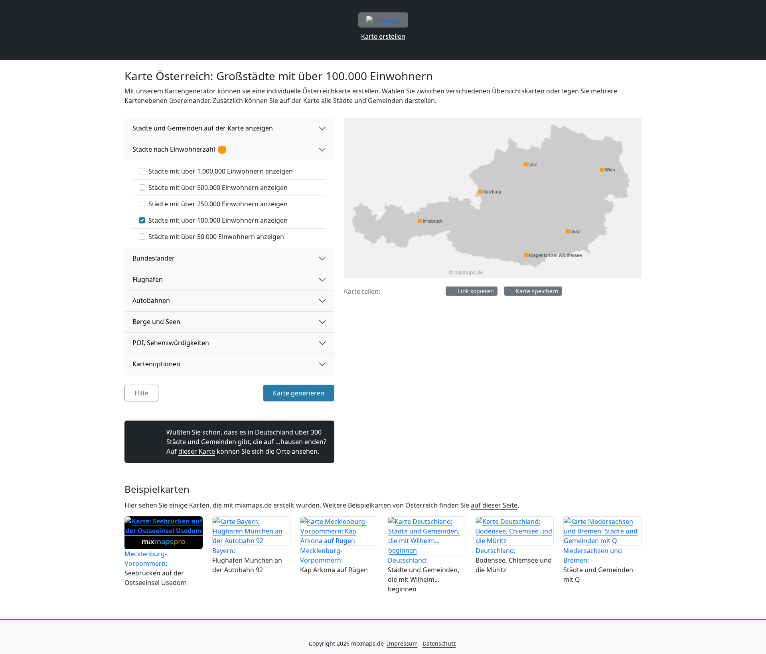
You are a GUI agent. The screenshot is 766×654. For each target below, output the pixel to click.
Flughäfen (147, 279)
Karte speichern (536, 291)
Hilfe (141, 393)
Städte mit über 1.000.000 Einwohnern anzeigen (220, 171)
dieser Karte (196, 451)
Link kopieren (475, 291)
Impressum (402, 643)
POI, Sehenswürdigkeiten (170, 342)
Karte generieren (298, 393)
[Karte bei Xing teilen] (419, 291)
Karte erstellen (383, 36)
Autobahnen (151, 300)
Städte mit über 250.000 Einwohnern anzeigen (218, 204)
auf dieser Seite (494, 505)
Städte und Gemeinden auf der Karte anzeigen (202, 128)
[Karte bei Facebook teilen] (389, 291)
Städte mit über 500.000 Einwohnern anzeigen (218, 187)
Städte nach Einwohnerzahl (175, 149)
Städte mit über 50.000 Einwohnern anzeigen (216, 236)
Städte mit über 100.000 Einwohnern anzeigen (218, 220)
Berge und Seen (156, 321)
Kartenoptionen (156, 364)
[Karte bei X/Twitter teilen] (404, 291)
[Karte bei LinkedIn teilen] (434, 291)
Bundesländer (153, 258)
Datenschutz (439, 643)
